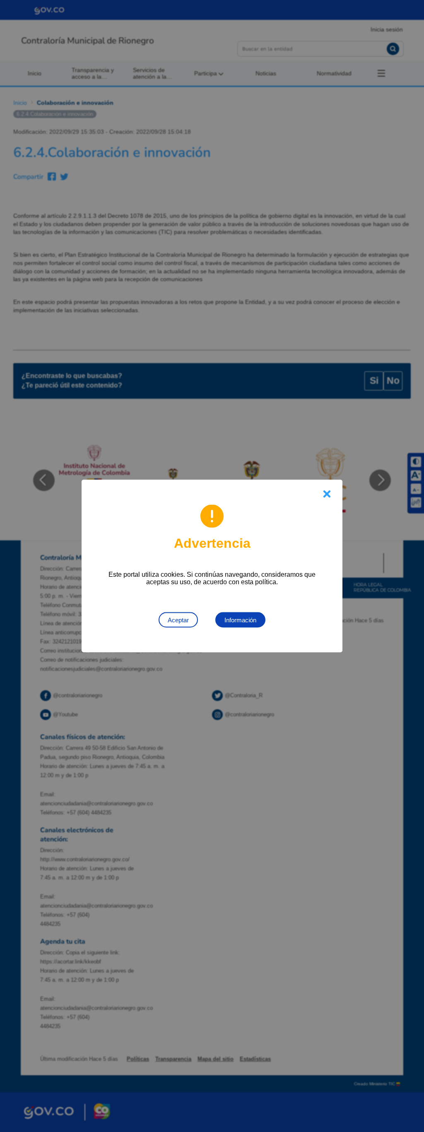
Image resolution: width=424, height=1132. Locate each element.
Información (240, 620)
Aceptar (178, 620)
